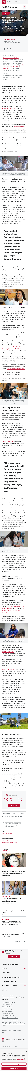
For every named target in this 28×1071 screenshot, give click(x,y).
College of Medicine (6, 840)
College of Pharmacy (7, 1013)
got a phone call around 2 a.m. (16, 368)
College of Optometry (7, 1011)
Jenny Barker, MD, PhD (8, 669)
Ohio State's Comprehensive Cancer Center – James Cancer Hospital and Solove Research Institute (14, 1024)
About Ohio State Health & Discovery (11, 1030)
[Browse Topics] (24, 7)
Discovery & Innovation (11, 977)
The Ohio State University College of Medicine (13, 66)
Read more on (20, 941)
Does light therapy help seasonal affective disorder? (13, 911)
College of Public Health (8, 1015)
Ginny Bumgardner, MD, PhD (11, 57)
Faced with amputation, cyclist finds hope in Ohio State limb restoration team (14, 933)
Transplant (14, 825)
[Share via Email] (13, 49)
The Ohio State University (8, 1002)
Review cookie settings (14, 1064)
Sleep (3, 869)
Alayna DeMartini (10, 39)
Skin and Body (5, 919)
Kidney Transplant (9, 822)
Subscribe (14, 956)
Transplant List (20, 825)
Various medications (8, 441)
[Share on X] (7, 49)
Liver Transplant (17, 822)
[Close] (26, 1051)
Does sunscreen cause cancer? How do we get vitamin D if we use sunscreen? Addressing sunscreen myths (13, 922)
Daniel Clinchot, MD (8, 651)
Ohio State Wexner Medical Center (12, 42)
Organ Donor (8, 825)
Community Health (9, 981)
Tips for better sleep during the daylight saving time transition (13, 873)
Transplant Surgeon (9, 826)
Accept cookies (14, 1068)
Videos (4, 990)
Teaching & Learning (10, 986)
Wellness (6, 973)
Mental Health (5, 909)
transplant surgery (19, 126)
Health (6, 13)
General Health (5, 833)
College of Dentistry (7, 1004)
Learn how (14, 805)
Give (3, 1032)
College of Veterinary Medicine (10, 1017)
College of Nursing (7, 1009)
